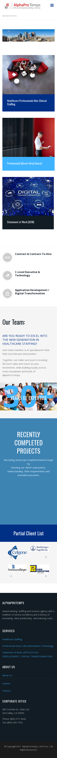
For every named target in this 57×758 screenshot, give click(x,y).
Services (6, 690)
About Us (7, 675)
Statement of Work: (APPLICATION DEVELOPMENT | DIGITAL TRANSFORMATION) (27, 654)
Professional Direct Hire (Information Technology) (28, 645)
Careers (6, 683)
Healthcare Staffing (12, 639)
